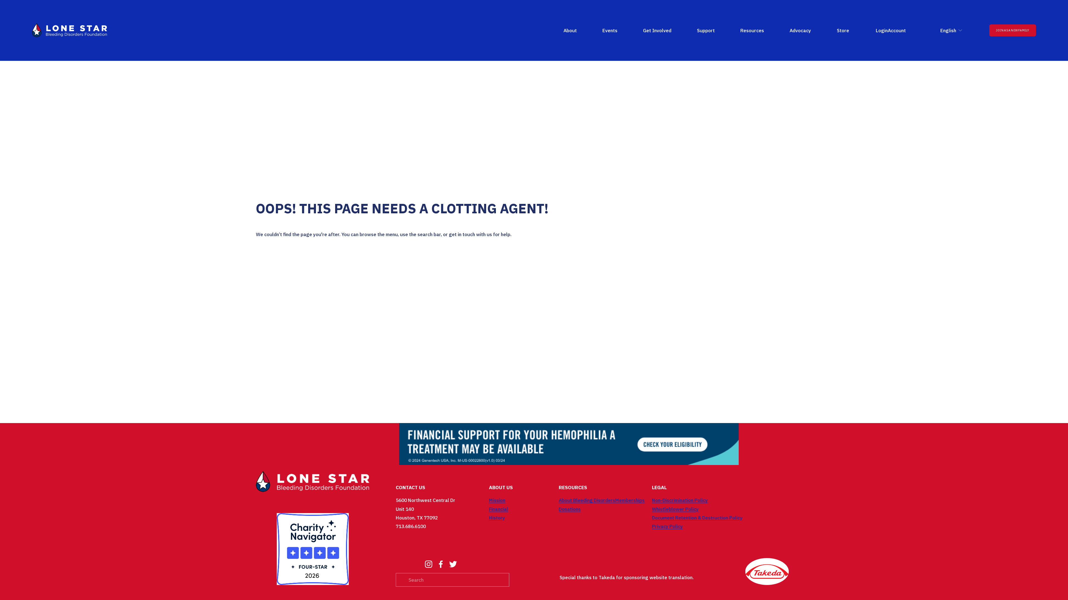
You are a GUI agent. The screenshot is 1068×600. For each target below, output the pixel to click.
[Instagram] (428, 564)
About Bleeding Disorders (587, 500)
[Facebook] (441, 564)
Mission (497, 500)
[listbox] (948, 30)
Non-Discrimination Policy (680, 500)
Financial (498, 509)
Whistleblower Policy (675, 509)
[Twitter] (453, 564)
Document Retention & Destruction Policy (697, 517)
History (497, 517)
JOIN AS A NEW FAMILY (1012, 30)
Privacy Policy (667, 526)
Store (843, 30)
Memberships (630, 500)
